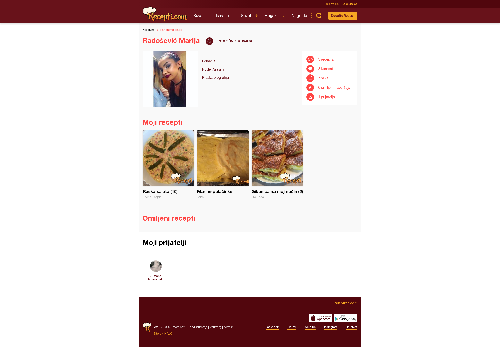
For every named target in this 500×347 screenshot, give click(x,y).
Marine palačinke (223, 164)
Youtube (310, 327)
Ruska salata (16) (168, 164)
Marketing (215, 327)
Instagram (330, 327)
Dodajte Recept (342, 15)
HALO (168, 333)
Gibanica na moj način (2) (277, 164)
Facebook (272, 327)
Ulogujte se (350, 3)
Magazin (271, 15)
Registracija (331, 3)
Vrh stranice (344, 303)
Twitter (291, 327)
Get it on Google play (345, 318)
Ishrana (222, 15)
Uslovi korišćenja (197, 327)
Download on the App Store (320, 318)
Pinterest (351, 327)
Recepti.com (165, 14)
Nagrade (299, 15)
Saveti (246, 15)
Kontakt (228, 327)
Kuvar (198, 15)
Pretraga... (318, 15)
